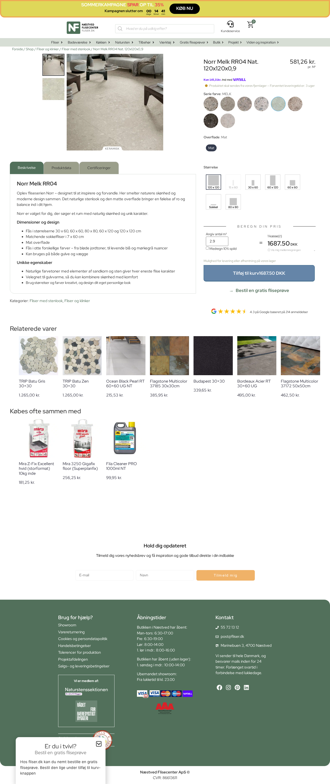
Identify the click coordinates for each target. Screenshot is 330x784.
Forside (17, 49)
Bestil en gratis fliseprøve (262, 290)
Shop (30, 49)
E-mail (80, 568)
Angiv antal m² (216, 234)
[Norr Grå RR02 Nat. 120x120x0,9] (227, 104)
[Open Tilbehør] (153, 42)
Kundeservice (230, 31)
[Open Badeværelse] (90, 42)
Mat (211, 148)
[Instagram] (228, 687)
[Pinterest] (237, 687)
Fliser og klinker (48, 49)
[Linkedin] (246, 687)
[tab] (27, 168)
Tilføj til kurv (259, 273)
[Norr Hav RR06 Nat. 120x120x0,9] (261, 104)
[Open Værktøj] (173, 42)
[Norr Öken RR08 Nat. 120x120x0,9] (295, 104)
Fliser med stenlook (76, 49)
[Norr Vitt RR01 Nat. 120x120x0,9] (227, 120)
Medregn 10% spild (223, 248)
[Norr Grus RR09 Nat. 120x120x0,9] (244, 104)
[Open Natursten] (132, 42)
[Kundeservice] (230, 24)
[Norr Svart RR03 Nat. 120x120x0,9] (211, 120)
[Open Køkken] (109, 42)
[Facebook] (219, 687)
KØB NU (184, 8)
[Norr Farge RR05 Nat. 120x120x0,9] (211, 104)
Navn (140, 568)
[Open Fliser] (61, 42)
